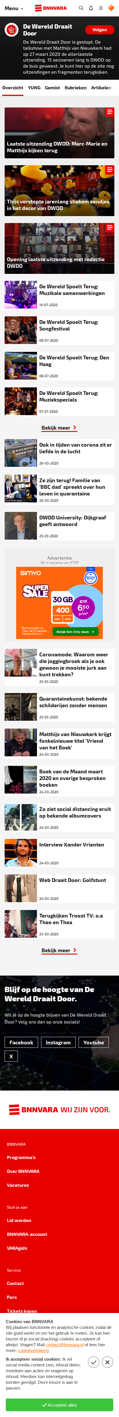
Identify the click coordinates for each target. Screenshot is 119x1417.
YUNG (34, 87)
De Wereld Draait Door (47, 30)
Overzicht (12, 87)
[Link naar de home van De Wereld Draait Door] (11, 30)
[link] (59, 427)
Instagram (58, 1042)
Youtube (93, 1042)
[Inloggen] (100, 8)
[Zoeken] (81, 8)
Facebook (21, 1042)
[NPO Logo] (111, 8)
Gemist (52, 87)
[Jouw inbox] (91, 8)
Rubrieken (76, 87)
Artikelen (101, 87)
